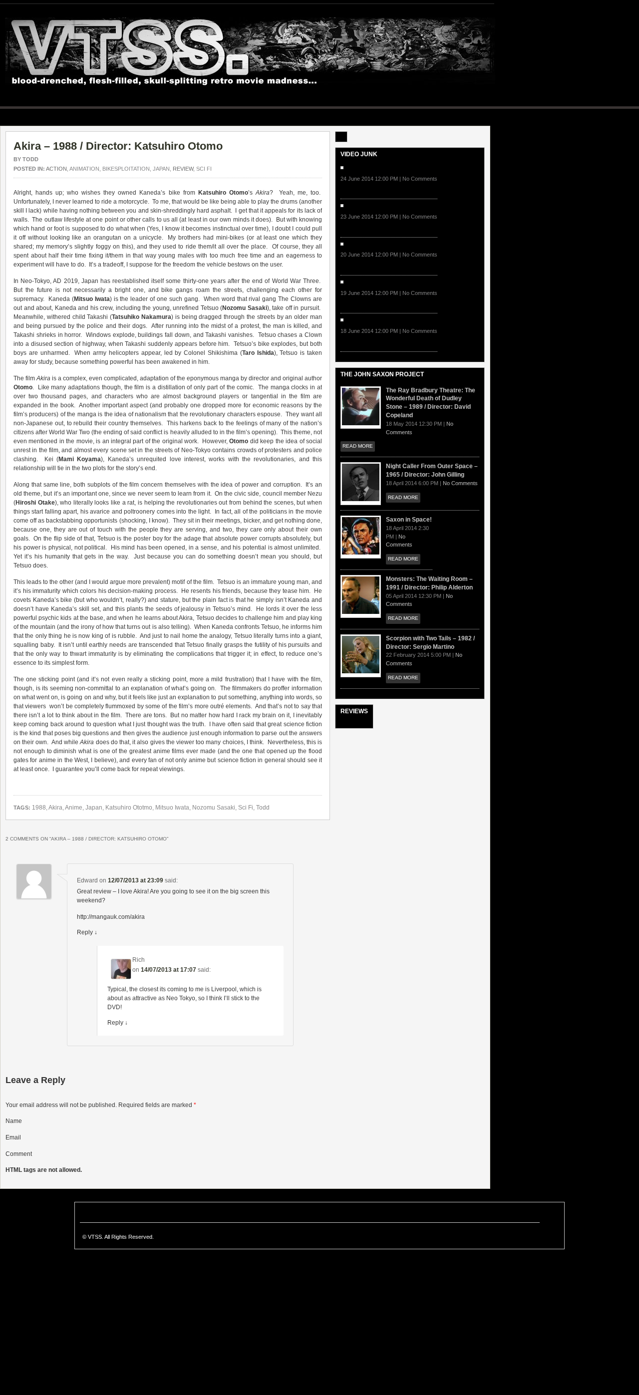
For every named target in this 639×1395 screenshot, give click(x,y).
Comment (18, 1153)
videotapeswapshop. (250, 52)
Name (13, 1120)
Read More (357, 446)
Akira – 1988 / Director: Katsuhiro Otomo (118, 146)
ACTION (56, 169)
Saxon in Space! (409, 519)
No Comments (460, 483)
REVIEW (183, 169)
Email (13, 1137)
